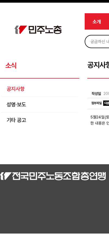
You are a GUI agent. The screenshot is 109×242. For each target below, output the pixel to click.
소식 (10, 65)
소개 (97, 21)
